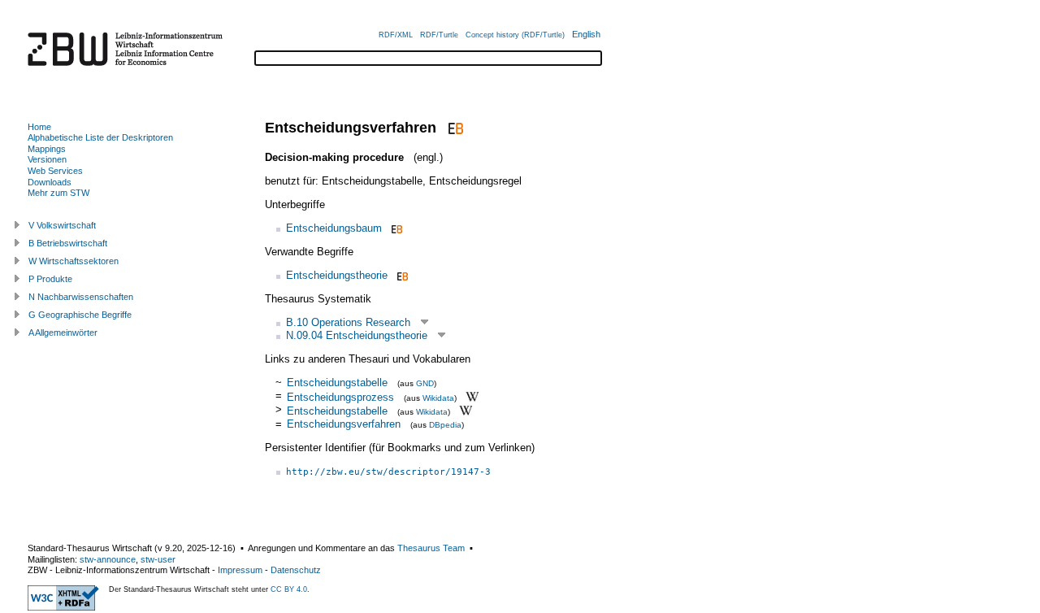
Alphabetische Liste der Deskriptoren (100, 137)
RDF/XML (396, 35)
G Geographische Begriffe (80, 315)
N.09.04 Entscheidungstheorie (356, 335)
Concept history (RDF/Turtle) (515, 35)
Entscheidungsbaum (334, 228)
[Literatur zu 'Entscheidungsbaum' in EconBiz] (395, 228)
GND (425, 383)
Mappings (47, 149)
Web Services (55, 171)
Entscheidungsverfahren (344, 424)
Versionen (47, 159)
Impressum (240, 570)
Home (39, 127)
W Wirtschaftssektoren (73, 261)
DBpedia (445, 424)
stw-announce (108, 559)
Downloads (50, 182)
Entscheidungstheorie (337, 275)
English (586, 34)
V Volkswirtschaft (62, 225)
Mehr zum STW (58, 193)
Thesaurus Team (431, 548)
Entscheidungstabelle (337, 382)
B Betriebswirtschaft (67, 243)
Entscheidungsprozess (340, 396)
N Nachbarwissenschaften (80, 297)
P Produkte (50, 279)
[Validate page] (63, 607)
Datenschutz (296, 570)
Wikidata (438, 397)
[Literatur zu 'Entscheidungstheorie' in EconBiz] (401, 275)
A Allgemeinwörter (63, 332)
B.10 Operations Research (348, 322)
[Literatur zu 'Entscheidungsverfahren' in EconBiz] (453, 128)
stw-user (158, 559)
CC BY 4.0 (289, 589)
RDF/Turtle (439, 35)
